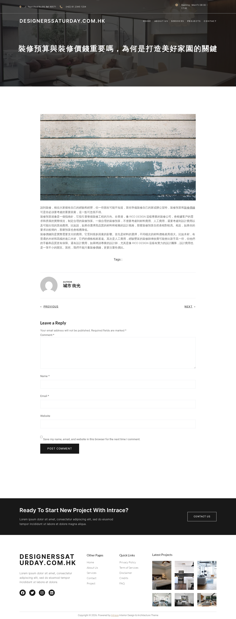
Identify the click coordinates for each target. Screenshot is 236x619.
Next (188, 307)
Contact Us (202, 516)
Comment (47, 335)
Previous (51, 307)
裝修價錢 (189, 208)
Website (45, 416)
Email (44, 396)
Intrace (115, 615)
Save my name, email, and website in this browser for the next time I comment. (91, 439)
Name (45, 376)
